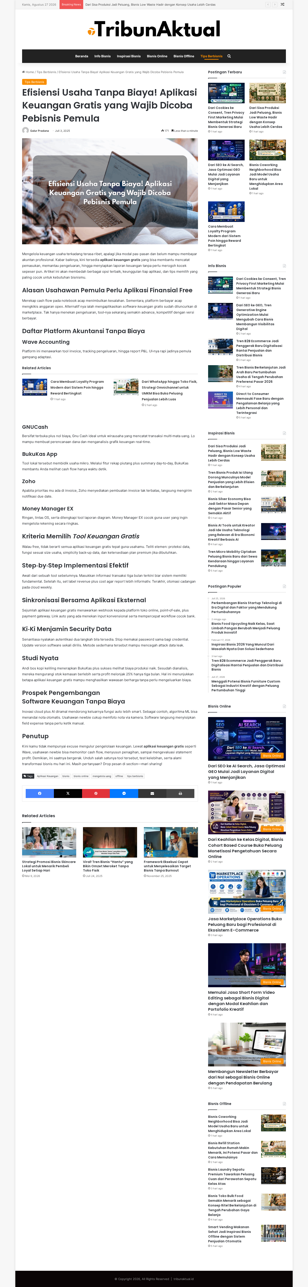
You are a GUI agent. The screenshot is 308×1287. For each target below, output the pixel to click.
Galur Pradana (39, 130)
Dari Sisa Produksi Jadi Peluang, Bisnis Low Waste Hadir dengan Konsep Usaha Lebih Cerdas (150, 4)
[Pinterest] (96, 793)
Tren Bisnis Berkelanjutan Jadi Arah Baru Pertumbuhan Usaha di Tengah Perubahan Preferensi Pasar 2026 (261, 374)
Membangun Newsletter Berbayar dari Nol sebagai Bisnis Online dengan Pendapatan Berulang (243, 1077)
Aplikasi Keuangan (47, 776)
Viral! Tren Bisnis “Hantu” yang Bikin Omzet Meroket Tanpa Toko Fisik (108, 866)
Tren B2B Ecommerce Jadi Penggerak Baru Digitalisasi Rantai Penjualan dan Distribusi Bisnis (259, 348)
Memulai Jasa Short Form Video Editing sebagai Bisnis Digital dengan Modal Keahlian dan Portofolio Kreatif (241, 1000)
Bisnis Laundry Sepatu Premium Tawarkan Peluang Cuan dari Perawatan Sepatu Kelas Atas (232, 1176)
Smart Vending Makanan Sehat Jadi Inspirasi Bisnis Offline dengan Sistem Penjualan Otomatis (229, 1234)
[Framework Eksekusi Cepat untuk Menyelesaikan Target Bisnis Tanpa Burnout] (171, 842)
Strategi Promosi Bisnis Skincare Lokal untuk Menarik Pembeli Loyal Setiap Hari (49, 866)
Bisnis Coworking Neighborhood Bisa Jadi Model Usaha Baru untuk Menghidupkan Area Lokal (266, 177)
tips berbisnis (135, 776)
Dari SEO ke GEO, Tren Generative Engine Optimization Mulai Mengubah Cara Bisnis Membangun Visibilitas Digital (255, 317)
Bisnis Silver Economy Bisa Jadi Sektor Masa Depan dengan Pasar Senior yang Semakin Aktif (230, 506)
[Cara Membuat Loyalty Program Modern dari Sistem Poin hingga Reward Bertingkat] (34, 387)
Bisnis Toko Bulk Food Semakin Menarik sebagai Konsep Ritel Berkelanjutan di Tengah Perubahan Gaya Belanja (232, 1205)
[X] (68, 793)
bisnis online (81, 776)
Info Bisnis (102, 56)
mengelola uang (102, 776)
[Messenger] (124, 793)
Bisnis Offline (184, 56)
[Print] (180, 793)
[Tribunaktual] (154, 29)
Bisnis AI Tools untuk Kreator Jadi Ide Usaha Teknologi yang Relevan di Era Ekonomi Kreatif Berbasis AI (231, 532)
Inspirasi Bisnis (129, 56)
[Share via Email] (152, 793)
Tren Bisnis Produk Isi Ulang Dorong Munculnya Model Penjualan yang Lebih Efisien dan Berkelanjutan (231, 479)
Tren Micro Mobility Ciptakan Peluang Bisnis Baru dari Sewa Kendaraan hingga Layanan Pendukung (232, 558)
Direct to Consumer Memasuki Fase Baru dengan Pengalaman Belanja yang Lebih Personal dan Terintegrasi (260, 403)
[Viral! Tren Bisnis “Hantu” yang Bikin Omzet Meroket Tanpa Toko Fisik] (110, 842)
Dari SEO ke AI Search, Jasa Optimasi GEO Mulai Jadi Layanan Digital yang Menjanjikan (226, 174)
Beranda (81, 56)
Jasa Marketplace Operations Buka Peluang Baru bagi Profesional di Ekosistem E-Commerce (245, 924)
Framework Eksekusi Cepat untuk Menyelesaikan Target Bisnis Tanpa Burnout (167, 866)
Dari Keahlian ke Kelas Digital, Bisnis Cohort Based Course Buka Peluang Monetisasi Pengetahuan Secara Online (245, 848)
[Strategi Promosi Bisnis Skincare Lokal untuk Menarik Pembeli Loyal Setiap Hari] (49, 842)
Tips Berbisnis (211, 56)
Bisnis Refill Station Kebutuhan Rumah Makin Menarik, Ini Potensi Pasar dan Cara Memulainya (233, 1150)
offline (119, 776)
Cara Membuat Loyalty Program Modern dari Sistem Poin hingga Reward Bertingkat (77, 387)
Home (29, 72)
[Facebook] (40, 793)
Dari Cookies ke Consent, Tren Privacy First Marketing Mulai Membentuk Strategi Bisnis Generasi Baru (226, 117)
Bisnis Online (157, 56)
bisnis (65, 776)
